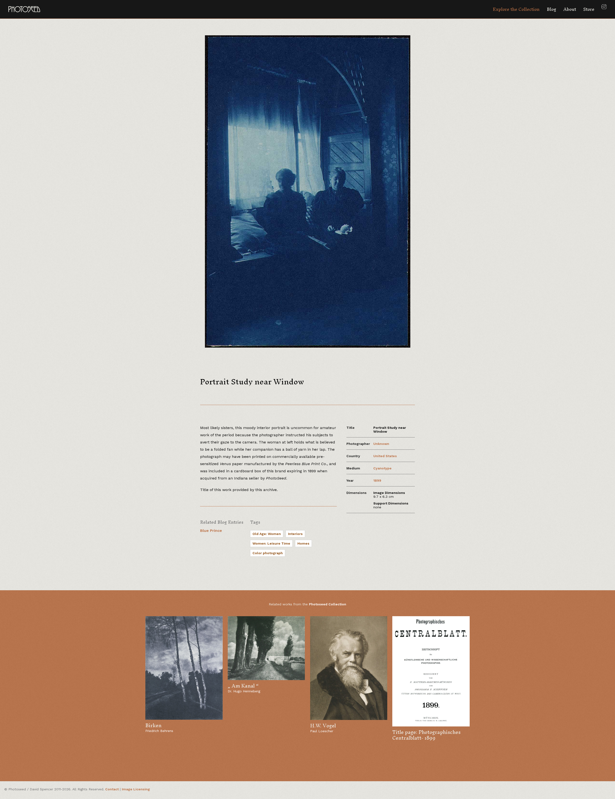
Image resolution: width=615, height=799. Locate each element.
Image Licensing (136, 789)
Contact (112, 789)
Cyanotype (382, 468)
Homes (303, 543)
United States (385, 456)
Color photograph (267, 553)
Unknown (381, 444)
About (569, 9)
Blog (551, 9)
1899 (377, 480)
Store (588, 9)
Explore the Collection (516, 9)
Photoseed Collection (327, 604)
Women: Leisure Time (271, 543)
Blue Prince (211, 530)
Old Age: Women (266, 534)
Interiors (295, 534)
